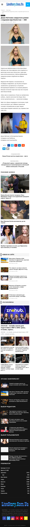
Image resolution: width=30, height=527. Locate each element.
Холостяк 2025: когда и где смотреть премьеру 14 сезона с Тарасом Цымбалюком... (22, 349)
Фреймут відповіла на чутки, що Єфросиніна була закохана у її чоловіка (14, 246)
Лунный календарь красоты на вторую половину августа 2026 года (18, 277)
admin (3, 22)
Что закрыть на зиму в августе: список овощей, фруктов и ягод (18, 268)
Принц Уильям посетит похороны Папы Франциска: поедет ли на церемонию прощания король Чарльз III (15, 196)
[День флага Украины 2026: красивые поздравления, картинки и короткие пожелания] (4, 260)
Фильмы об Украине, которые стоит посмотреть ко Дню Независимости (17, 287)
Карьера (3, 486)
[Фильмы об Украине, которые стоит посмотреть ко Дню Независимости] (4, 287)
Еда (3, 475)
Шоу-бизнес (4, 477)
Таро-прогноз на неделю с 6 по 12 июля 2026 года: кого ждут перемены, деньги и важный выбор (19, 413)
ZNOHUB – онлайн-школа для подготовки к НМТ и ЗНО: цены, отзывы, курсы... (13, 327)
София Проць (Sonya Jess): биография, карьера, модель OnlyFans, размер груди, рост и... (7, 367)
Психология (4, 493)
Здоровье (3, 472)
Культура (3, 15)
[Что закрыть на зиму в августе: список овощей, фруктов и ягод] (4, 269)
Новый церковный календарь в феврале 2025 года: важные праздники (18, 449)
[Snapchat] (26, 518)
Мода (2, 484)
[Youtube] (21, 518)
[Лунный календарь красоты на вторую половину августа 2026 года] (4, 277)
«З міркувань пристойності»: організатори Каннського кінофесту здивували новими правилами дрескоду (18, 430)
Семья (2, 479)
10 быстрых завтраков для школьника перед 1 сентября (17, 295)
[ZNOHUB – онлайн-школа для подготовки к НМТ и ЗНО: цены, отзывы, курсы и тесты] (15, 314)
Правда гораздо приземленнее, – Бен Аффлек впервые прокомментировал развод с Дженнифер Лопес (18, 458)
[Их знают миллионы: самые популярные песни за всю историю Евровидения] (4, 421)
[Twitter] (8, 518)
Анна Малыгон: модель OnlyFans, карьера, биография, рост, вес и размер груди (22, 367)
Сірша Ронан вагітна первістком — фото (15, 156)
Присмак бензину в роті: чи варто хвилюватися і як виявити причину (19, 440)
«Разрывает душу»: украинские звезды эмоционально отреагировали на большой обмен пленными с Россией (15, 164)
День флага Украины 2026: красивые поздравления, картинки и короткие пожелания (19, 260)
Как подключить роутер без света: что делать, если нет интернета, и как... (7, 349)
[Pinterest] (17, 518)
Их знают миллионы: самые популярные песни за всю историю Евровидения (18, 421)
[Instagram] (13, 518)
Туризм (3, 491)
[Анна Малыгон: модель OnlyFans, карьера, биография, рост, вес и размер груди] (22, 358)
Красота (3, 482)
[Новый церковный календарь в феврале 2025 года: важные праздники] (4, 449)
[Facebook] (4, 518)
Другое (3, 470)
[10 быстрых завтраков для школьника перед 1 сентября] (4, 296)
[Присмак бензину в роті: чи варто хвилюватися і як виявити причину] (4, 441)
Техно (2, 488)
